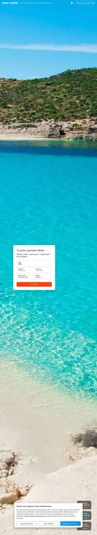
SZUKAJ (35, 284)
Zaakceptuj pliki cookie (70, 524)
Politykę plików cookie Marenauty (34, 516)
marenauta (10, 2)
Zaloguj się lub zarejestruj (84, 3)
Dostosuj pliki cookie (26, 524)
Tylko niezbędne (48, 524)
